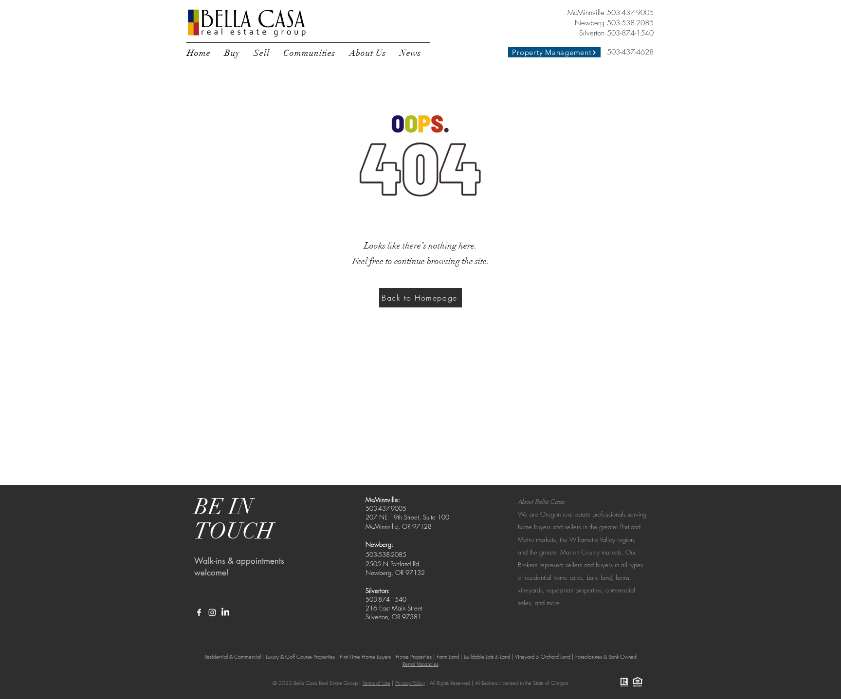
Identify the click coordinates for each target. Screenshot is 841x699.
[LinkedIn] (225, 612)
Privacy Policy (410, 682)
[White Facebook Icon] (199, 612)
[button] (232, 53)
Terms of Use (376, 682)
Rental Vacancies (420, 663)
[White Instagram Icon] (212, 612)
